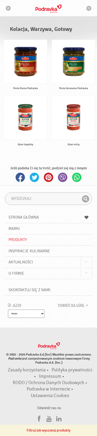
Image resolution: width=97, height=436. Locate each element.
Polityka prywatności (72, 370)
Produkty (17, 239)
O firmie (16, 273)
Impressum (50, 376)
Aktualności (20, 262)
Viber (62, 177)
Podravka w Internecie (48, 389)
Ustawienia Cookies (50, 395)
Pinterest (48, 177)
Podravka (48, 9)
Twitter (34, 177)
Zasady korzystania (27, 370)
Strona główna (23, 217)
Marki (14, 228)
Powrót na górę (71, 305)
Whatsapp (76, 177)
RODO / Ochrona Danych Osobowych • (50, 382)
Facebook (20, 177)
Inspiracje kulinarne (29, 251)
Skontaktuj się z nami (29, 290)
